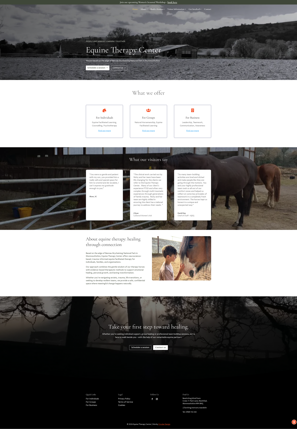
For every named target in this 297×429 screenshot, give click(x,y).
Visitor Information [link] (175, 9)
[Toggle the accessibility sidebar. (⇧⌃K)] (294, 422)
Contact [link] (207, 9)
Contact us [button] (118, 67)
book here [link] (172, 2)
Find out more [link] (104, 131)
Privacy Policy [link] (124, 399)
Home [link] (135, 9)
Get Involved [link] (194, 9)
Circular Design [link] (164, 424)
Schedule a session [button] (96, 67)
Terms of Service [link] (125, 402)
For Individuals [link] (92, 399)
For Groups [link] (91, 402)
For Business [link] (91, 405)
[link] (152, 399)
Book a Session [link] (156, 9)
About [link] (143, 9)
